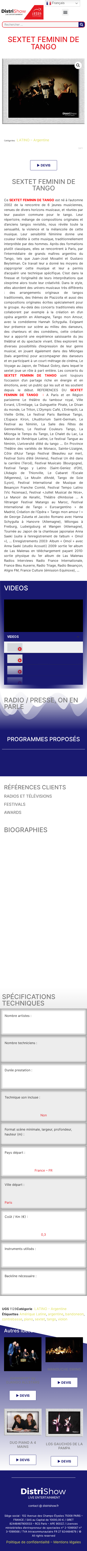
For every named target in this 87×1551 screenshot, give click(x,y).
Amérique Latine (32, 1314)
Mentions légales (67, 1542)
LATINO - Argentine (50, 1309)
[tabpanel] (43, 615)
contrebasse (12, 1319)
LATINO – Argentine (32, 140)
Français (58, 3)
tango (51, 1319)
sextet (40, 1319)
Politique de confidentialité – (29, 1542)
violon (62, 1319)
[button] (65, 12)
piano (28, 1319)
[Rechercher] (82, 24)
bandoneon (74, 1314)
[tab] (43, 647)
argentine (55, 1314)
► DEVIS (43, 165)
